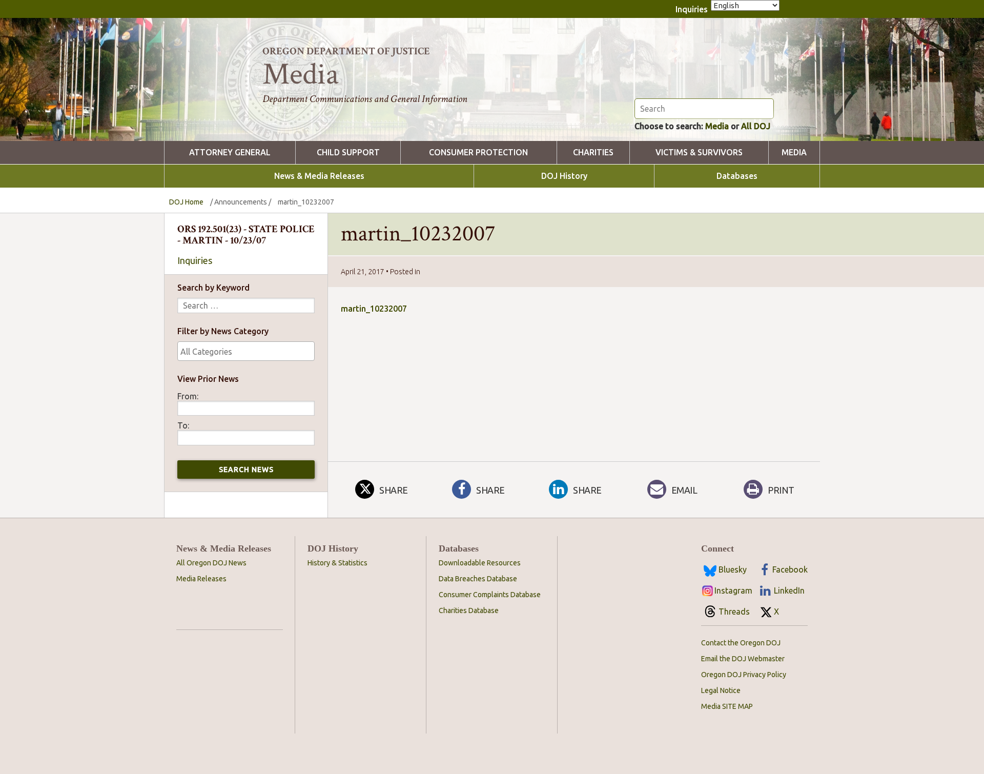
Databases (736, 176)
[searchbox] (245, 351)
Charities (593, 152)
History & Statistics (337, 563)
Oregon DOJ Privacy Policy (743, 674)
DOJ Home (186, 202)
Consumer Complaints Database (490, 594)
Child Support (348, 152)
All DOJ (755, 126)
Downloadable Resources (480, 563)
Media (717, 126)
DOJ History (564, 176)
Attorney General (230, 152)
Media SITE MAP (727, 706)
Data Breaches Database (478, 579)
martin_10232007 (374, 308)
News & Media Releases (319, 176)
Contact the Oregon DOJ (741, 643)
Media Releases (201, 579)
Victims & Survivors (699, 152)
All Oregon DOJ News (211, 563)
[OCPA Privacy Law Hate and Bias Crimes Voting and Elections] (245, 351)
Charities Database (469, 610)
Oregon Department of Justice (346, 51)
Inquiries (691, 9)
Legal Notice (721, 690)
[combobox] (245, 351)
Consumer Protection (478, 152)
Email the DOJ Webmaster (743, 659)
